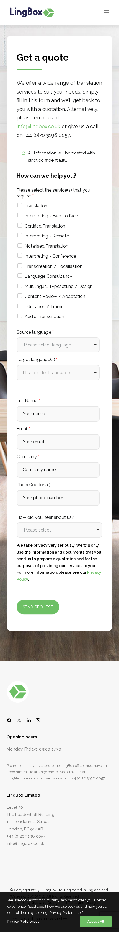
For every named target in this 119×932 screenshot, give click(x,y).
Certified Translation (45, 226)
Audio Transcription (44, 316)
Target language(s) (37, 359)
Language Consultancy (48, 276)
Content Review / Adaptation (55, 296)
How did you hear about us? (45, 517)
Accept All (95, 921)
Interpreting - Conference (50, 256)
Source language (35, 332)
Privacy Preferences (23, 921)
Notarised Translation (46, 246)
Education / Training (45, 306)
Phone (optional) (33, 484)
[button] (106, 12)
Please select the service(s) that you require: (53, 193)
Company (28, 456)
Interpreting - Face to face (51, 215)
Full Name (28, 400)
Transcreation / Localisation (53, 266)
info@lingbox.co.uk (38, 126)
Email (23, 428)
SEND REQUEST (38, 607)
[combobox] (58, 344)
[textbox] (58, 372)
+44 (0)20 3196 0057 (87, 778)
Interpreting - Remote (47, 236)
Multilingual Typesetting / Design (59, 286)
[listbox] (59, 530)
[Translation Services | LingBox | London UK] (32, 12)
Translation (36, 206)
